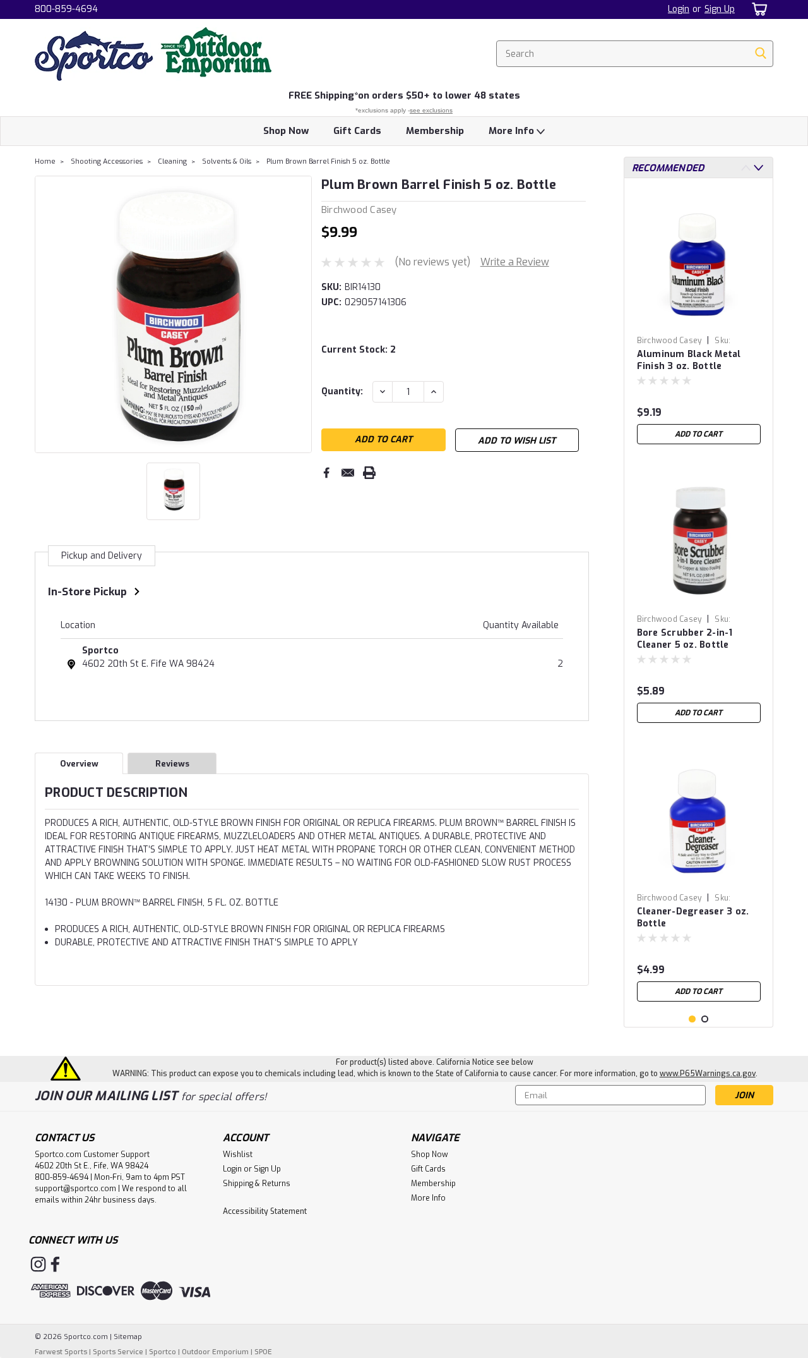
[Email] (348, 472)
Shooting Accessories (107, 161)
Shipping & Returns (256, 1184)
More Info (513, 130)
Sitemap (128, 1337)
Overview (79, 763)
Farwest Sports (61, 1352)
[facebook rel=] (55, 1264)
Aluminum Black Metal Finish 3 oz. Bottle (689, 360)
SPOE (263, 1352)
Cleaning (172, 161)
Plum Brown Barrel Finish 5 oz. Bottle (328, 161)
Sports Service (118, 1352)
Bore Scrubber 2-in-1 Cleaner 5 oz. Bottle (685, 639)
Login (678, 9)
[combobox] (634, 53)
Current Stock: (358, 350)
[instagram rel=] (38, 1264)
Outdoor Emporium (215, 1352)
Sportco (100, 651)
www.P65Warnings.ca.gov (708, 1074)
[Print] (369, 472)
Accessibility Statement (265, 1211)
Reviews (172, 763)
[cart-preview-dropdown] (757, 9)
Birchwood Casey (669, 341)
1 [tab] (692, 1018)
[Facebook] (326, 472)
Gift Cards (357, 130)
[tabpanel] (699, 319)
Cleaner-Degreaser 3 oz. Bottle (693, 918)
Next (301, 314)
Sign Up (719, 9)
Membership (435, 130)
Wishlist (237, 1154)
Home (45, 161)
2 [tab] (704, 1018)
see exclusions (431, 110)
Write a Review (514, 262)
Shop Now (286, 130)
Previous (46, 314)
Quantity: (342, 391)
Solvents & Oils (226, 161)
